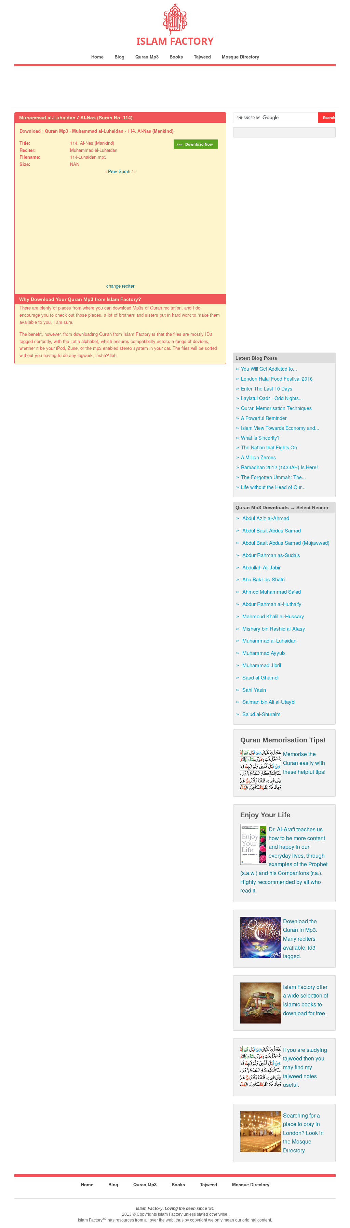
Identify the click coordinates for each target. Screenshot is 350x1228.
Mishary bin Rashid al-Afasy (273, 628)
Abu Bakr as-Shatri (263, 579)
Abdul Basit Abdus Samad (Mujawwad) (285, 542)
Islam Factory (175, 41)
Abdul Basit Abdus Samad (271, 530)
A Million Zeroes (258, 457)
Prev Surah (119, 171)
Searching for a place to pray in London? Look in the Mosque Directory (303, 1132)
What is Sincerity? (260, 437)
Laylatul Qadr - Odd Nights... (272, 398)
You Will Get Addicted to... (269, 368)
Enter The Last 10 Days (266, 388)
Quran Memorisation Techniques (276, 408)
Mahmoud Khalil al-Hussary (273, 616)
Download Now (199, 144)
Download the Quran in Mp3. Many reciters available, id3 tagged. (300, 938)
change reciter (120, 285)
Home (97, 56)
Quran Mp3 (147, 56)
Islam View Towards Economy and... (280, 427)
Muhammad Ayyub (263, 652)
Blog (119, 56)
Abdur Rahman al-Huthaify (271, 603)
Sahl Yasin (254, 689)
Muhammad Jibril (261, 665)
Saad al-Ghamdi (260, 677)
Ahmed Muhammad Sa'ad (271, 591)
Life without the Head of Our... (273, 487)
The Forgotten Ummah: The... (273, 477)
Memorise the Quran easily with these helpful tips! (304, 762)
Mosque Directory (240, 56)
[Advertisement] (175, 86)
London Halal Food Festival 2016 (277, 378)
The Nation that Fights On (269, 447)
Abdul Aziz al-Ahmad (265, 517)
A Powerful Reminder (264, 417)
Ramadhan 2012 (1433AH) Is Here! (279, 467)
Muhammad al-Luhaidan (269, 640)
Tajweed (202, 56)
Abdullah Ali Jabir (261, 567)
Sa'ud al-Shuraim (261, 713)
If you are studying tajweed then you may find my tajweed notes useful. (305, 1067)
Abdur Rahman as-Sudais (271, 554)
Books (176, 56)
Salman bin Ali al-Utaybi (268, 701)
